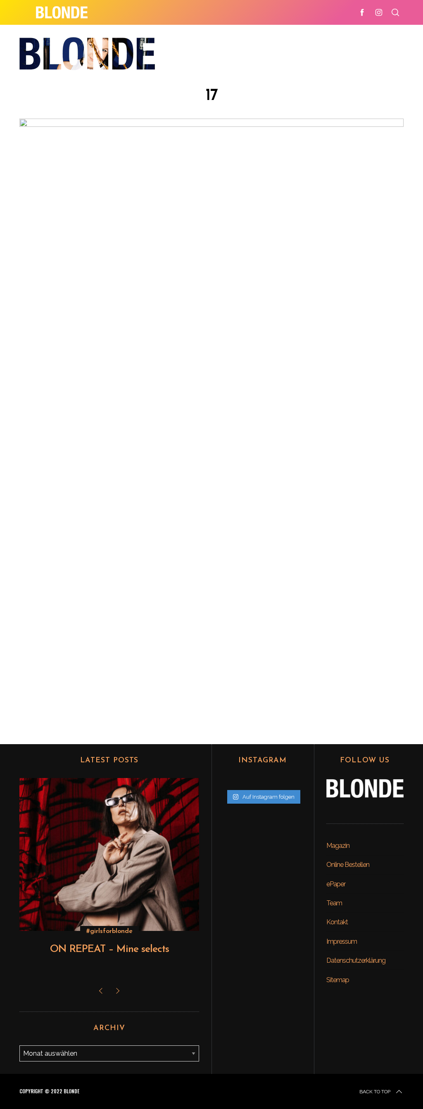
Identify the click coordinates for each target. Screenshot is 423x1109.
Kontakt (337, 922)
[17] (211, 124)
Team (334, 903)
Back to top (374, 1092)
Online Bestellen (347, 865)
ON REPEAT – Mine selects (109, 949)
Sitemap (337, 980)
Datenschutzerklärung (355, 960)
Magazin (337, 846)
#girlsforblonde (109, 931)
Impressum (341, 941)
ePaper (335, 884)
